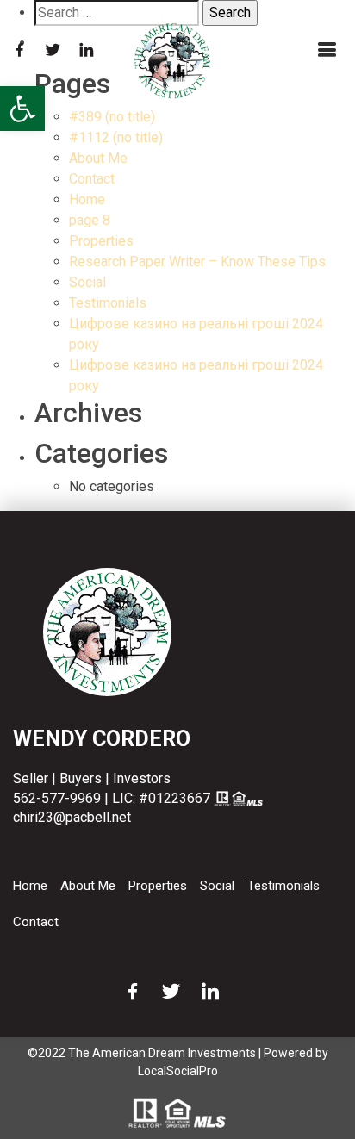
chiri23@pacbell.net (72, 817)
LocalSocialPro (178, 1071)
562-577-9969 (57, 798)
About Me (98, 158)
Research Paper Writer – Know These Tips (197, 261)
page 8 (89, 220)
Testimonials (107, 303)
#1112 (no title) (116, 137)
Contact (92, 179)
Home (87, 199)
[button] (22, 108)
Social (87, 282)
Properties (101, 241)
